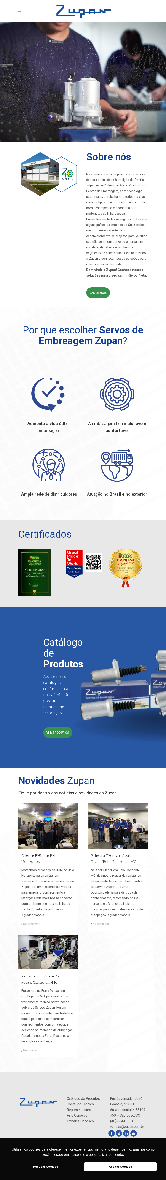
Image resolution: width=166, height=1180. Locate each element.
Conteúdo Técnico (80, 1104)
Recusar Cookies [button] (45, 1166)
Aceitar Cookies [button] (120, 1166)
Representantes (79, 1110)
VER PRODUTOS (57, 732)
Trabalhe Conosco (80, 1121)
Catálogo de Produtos (83, 1098)
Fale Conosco (77, 1115)
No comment (31, 924)
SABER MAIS (98, 292)
